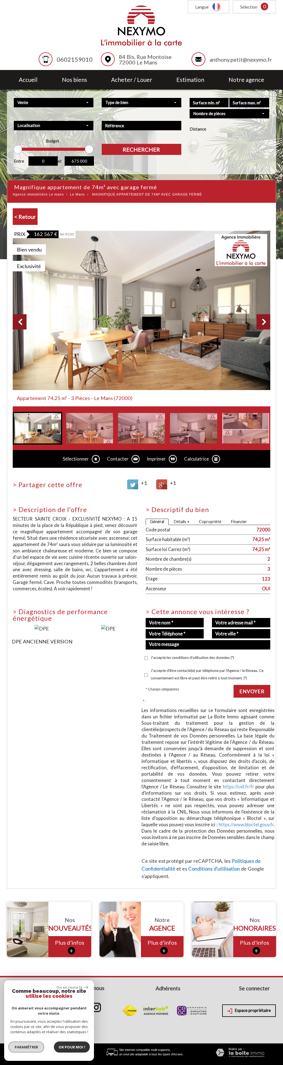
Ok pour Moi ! (72, 1047)
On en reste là (69, 987)
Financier (239, 521)
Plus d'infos (69, 946)
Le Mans (77, 194)
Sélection (248, 6)
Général (157, 521)
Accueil (28, 80)
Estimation (190, 80)
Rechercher (141, 149)
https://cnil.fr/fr (238, 786)
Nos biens (74, 80)
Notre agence (246, 80)
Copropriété (210, 521)
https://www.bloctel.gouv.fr (246, 824)
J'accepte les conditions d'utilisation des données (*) (192, 657)
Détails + (182, 521)
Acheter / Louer (131, 80)
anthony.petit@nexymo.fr (240, 59)
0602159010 (75, 59)
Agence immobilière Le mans (38, 194)
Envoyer (251, 691)
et (60, 161)
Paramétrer (26, 1047)
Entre (19, 161)
